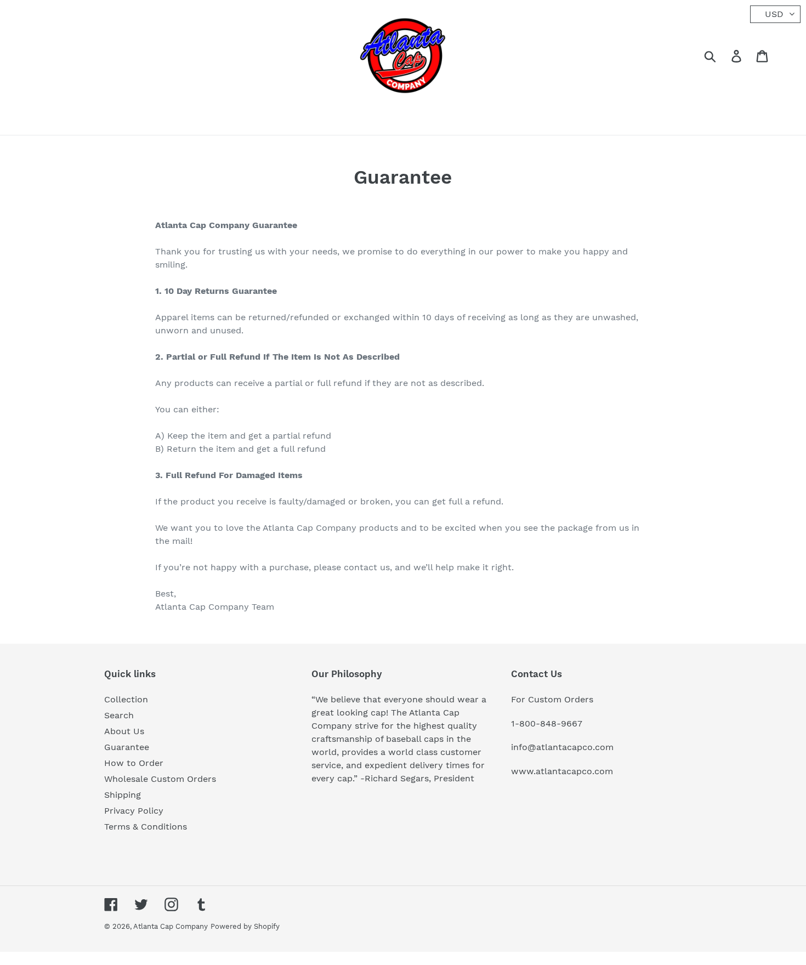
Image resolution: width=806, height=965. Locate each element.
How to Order (133, 763)
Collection (126, 699)
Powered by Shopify (245, 926)
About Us (124, 731)
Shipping (122, 795)
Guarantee (126, 747)
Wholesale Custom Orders (160, 779)
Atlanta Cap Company (170, 926)
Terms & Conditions (145, 826)
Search (119, 715)
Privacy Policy (133, 810)
